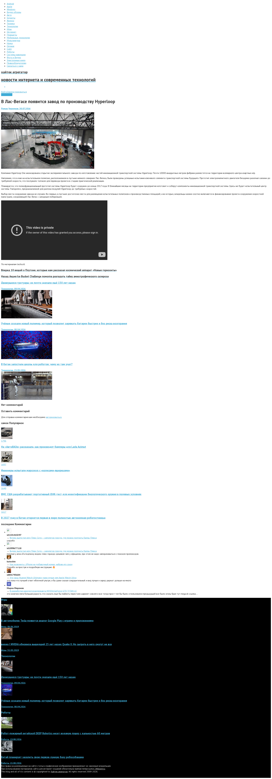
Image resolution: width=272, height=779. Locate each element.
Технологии (6, 94)
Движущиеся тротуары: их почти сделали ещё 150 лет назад (38, 282)
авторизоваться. (54, 417)
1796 (3, 440)
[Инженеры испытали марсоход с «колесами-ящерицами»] (6, 461)
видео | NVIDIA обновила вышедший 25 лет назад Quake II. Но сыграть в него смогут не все (56, 644)
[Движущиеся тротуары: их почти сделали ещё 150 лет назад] (26, 317)
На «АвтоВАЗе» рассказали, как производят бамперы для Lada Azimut (43, 446)
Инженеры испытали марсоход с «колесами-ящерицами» (35, 470)
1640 (3, 488)
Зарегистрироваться (17, 91)
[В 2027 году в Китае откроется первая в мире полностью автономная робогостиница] (6, 509)
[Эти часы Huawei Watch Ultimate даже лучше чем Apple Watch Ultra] (9, 572)
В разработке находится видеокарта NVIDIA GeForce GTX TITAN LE (43, 590)
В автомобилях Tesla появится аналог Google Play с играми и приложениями (47, 620)
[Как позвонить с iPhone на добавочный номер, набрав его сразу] (9, 558)
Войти (4, 91)
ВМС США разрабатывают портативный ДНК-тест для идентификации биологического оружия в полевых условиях (71, 494)
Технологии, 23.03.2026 (13, 370)
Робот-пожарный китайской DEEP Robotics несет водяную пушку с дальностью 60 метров (55, 733)
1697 (3, 464)
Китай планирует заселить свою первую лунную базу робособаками (42, 757)
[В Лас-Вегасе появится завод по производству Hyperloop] (47, 167)
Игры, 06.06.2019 (10, 626)
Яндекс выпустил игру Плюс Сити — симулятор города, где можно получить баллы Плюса (53, 537)
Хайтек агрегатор (59, 771)
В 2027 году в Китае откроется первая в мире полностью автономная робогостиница (53, 517)
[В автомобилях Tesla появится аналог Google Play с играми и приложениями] (6, 614)
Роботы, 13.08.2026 (11, 763)
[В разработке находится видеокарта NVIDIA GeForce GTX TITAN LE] (9, 585)
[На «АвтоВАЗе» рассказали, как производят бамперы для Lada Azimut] (6, 438)
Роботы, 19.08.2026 (11, 739)
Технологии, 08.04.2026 (13, 329)
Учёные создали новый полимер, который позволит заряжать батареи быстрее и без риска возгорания (64, 323)
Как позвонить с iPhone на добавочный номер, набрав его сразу (41, 564)
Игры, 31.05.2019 (10, 650)
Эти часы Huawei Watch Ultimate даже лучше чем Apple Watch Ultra (43, 577)
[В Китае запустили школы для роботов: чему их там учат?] (26, 399)
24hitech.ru (99, 768)
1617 (3, 512)
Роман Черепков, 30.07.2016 (15, 108)
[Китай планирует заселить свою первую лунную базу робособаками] (6, 751)
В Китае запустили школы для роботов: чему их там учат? (37, 364)
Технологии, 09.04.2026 (13, 288)
